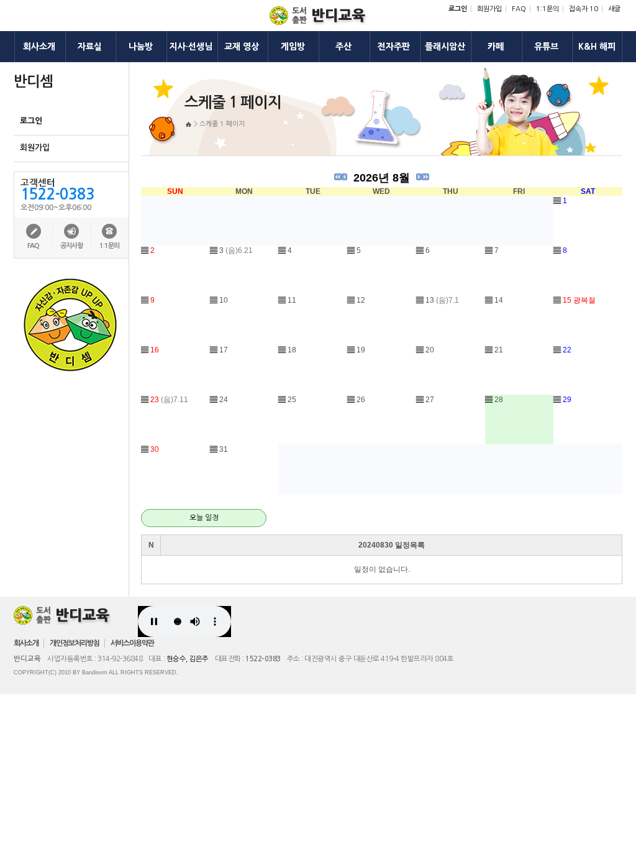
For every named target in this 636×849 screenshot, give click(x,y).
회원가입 (489, 9)
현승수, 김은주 (187, 659)
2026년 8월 (381, 178)
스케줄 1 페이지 (222, 124)
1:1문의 (547, 9)
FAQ (519, 9)
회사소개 (26, 643)
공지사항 (71, 245)
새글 (614, 9)
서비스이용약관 (132, 643)
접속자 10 (583, 9)
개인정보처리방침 (74, 643)
